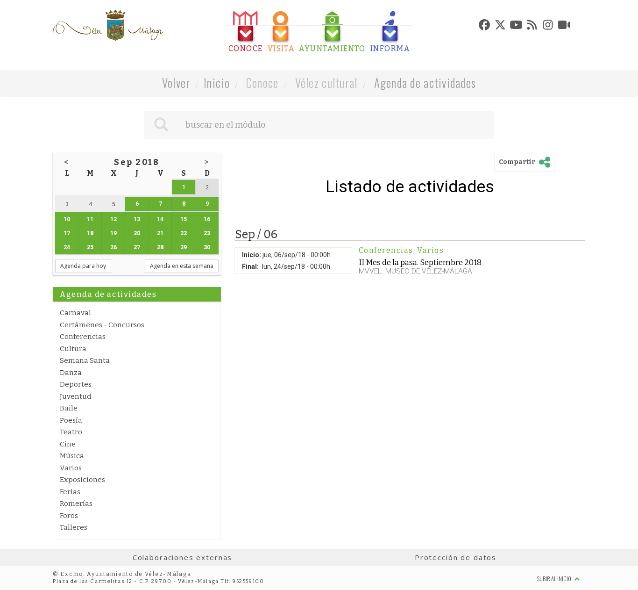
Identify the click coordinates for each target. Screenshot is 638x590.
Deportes (76, 384)
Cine (68, 444)
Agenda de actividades (425, 82)
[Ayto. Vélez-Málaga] (108, 25)
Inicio (217, 82)
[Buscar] (161, 125)
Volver (176, 82)
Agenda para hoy (83, 266)
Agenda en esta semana (181, 266)
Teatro (71, 432)
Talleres (73, 527)
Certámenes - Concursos (102, 325)
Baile (69, 408)
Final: (250, 266)
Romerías (76, 503)
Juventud (76, 396)
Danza (71, 372)
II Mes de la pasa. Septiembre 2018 (420, 262)
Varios (71, 468)
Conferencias (83, 336)
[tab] (245, 32)
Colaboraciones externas (183, 557)
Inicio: (251, 255)
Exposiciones (82, 479)
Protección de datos (455, 557)
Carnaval (75, 313)
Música (72, 456)
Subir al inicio (554, 579)
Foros (69, 515)
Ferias (70, 492)
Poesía (71, 420)
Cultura (73, 349)
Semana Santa (85, 360)
